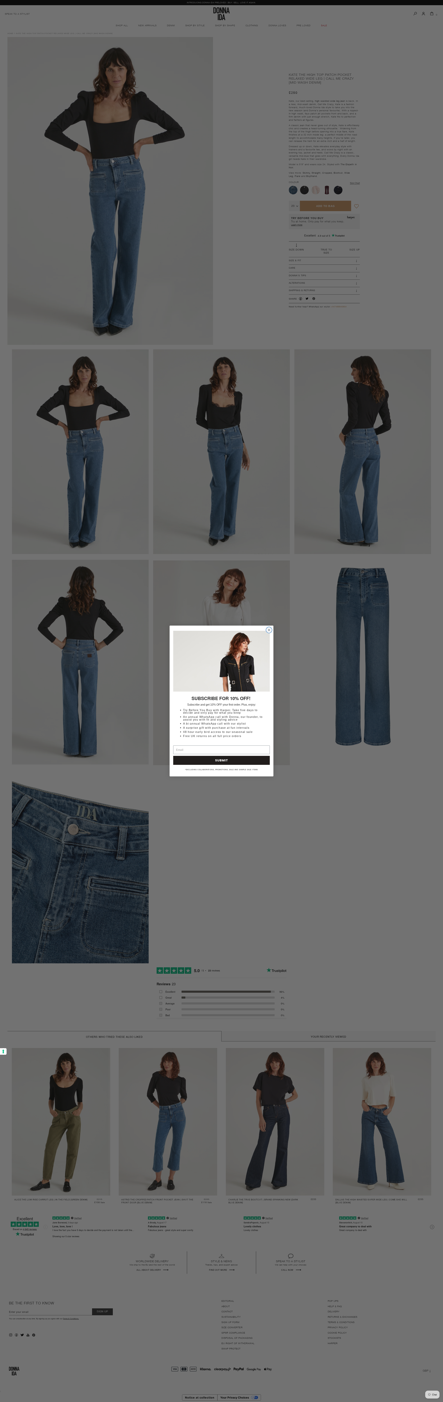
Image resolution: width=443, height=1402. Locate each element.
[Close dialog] (269, 630)
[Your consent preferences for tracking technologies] (3, 1051)
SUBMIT (221, 760)
